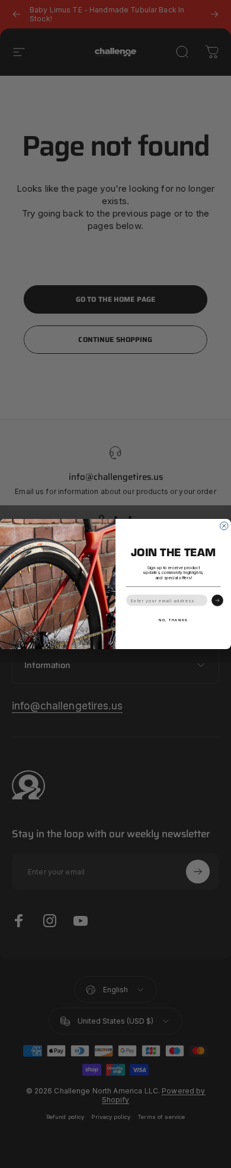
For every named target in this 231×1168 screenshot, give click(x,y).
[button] (217, 600)
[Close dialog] (224, 526)
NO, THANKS (173, 619)
